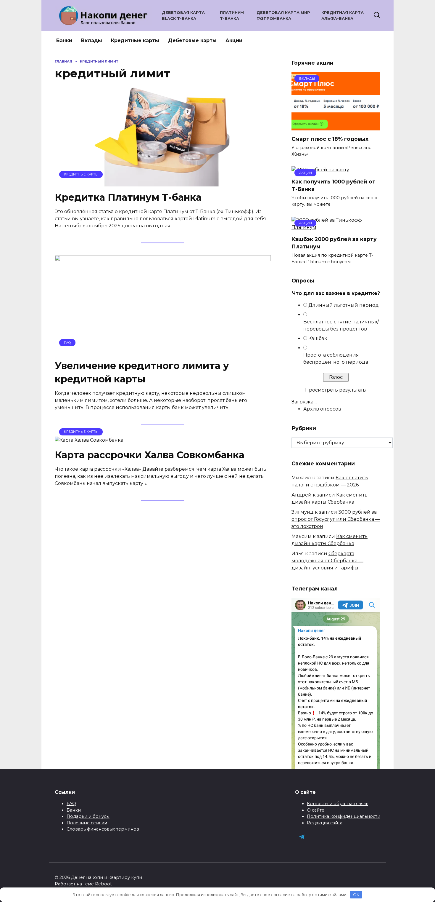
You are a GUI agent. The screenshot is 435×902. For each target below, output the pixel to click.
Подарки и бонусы (88, 816)
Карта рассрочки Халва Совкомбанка (149, 455)
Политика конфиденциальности (343, 816)
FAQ (71, 803)
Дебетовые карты (192, 40)
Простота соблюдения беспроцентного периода (335, 358)
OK (356, 894)
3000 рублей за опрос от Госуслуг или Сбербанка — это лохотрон (335, 519)
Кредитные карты (135, 40)
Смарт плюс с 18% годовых (329, 138)
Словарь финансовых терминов (103, 829)
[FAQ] (163, 351)
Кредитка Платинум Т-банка (128, 197)
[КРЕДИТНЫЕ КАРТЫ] (163, 183)
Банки (64, 40)
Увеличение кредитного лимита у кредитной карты (142, 372)
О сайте (315, 810)
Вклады (91, 40)
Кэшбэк (317, 338)
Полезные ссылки (87, 823)
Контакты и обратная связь (337, 803)
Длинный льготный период (343, 305)
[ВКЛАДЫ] (335, 127)
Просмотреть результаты (336, 390)
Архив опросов (322, 409)
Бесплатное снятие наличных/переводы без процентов (341, 325)
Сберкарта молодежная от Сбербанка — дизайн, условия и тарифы (327, 561)
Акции (233, 40)
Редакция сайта (324, 823)
